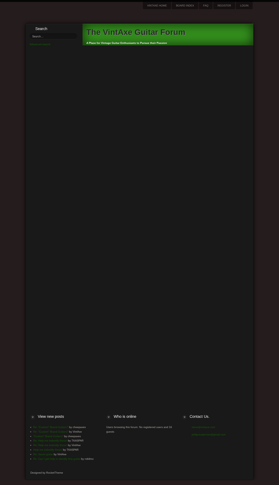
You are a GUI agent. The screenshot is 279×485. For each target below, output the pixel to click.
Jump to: (169, 353)
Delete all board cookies (209, 362)
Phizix (132, 65)
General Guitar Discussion (105, 53)
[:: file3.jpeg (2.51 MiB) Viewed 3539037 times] (101, 147)
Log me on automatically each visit (54, 195)
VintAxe (122, 65)
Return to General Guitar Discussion (109, 347)
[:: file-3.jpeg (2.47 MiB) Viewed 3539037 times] (101, 169)
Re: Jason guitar (43, 454)
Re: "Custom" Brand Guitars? (50, 427)
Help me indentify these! (110, 88)
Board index (96, 362)
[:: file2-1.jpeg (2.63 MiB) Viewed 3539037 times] (102, 155)
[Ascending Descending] (207, 328)
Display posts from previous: (133, 328)
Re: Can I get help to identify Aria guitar (56, 458)
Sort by (172, 328)
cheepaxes (108, 65)
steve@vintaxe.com (203, 427)
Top (243, 176)
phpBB (155, 376)
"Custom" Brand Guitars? (48, 436)
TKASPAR (219, 87)
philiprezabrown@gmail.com (209, 434)
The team (189, 362)
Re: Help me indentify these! (114, 190)
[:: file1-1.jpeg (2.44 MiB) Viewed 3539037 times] (102, 162)
